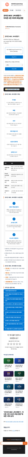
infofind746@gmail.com (16, 439)
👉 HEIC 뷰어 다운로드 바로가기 (12, 89)
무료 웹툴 (11, 10)
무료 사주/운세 (18, 10)
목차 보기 (7, 28)
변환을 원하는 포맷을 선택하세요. (12, 62)
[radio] (8, 344)
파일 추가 (14, 57)
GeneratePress (14, 449)
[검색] (25, 443)
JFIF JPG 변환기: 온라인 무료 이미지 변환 (14, 421)
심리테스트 (25, 10)
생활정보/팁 (5, 10)
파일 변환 (14, 68)
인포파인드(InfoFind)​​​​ (17, 4)
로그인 (14, 430)
